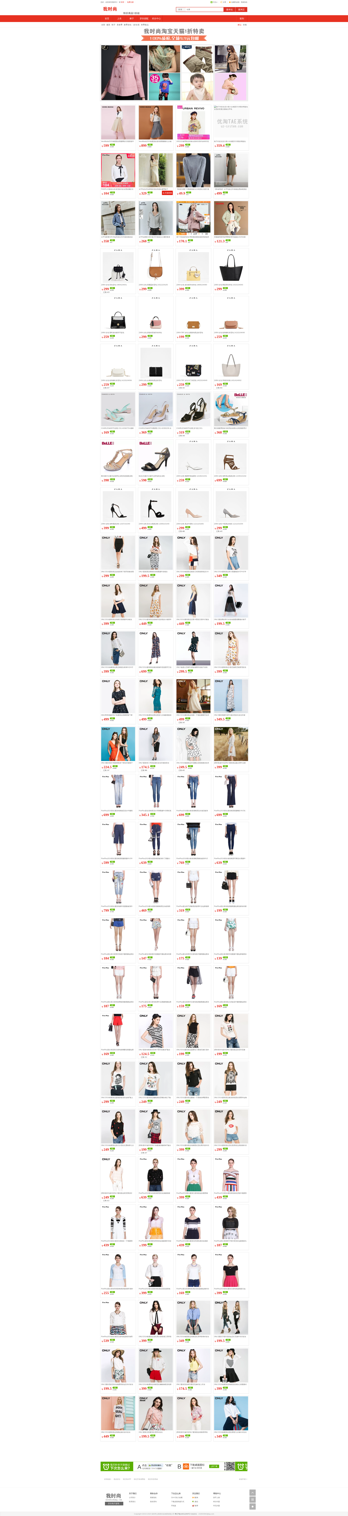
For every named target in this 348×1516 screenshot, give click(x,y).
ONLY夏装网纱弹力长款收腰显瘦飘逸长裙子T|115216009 (230, 620)
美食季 (119, 25)
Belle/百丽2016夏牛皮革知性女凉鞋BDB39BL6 (152, 476)
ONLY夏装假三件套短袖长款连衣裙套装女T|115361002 (154, 763)
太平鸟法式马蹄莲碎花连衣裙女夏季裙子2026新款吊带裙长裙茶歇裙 (153, 189)
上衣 (119, 18)
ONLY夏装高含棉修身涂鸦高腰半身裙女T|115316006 (153, 572)
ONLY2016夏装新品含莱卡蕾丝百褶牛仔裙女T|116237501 (192, 620)
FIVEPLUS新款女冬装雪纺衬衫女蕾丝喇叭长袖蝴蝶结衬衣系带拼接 (117, 189)
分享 (224, 2)
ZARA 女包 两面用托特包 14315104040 (228, 285)
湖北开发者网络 (139, 1479)
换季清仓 (127, 25)
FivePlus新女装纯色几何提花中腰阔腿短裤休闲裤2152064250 (230, 1002)
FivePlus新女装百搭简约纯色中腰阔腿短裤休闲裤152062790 (117, 954)
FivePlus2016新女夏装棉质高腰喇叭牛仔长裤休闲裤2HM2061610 (230, 811)
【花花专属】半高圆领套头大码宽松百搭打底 (192, 189)
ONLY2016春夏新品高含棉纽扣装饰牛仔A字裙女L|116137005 (117, 667)
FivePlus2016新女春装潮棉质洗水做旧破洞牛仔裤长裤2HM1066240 (192, 811)
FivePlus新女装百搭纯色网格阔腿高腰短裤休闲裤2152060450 (117, 1002)
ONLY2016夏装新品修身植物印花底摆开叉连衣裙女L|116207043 (155, 667)
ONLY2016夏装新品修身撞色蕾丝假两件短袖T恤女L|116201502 (230, 1098)
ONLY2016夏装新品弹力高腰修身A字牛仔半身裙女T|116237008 (230, 572)
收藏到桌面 (235, 2)
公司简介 (132, 1497)
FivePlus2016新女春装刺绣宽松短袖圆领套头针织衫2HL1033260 (154, 1193)
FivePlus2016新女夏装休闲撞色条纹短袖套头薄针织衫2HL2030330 (192, 1241)
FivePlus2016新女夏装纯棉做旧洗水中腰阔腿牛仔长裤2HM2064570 (117, 811)
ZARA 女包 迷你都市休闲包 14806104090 (191, 285)
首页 (107, 18)
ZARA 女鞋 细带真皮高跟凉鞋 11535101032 (230, 476)
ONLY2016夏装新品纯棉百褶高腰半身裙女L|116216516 (116, 620)
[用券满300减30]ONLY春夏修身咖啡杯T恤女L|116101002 (155, 1145)
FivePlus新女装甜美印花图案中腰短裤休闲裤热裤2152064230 (155, 954)
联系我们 (132, 1502)
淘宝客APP (127, 1479)
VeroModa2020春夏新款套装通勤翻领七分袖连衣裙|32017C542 (155, 141)
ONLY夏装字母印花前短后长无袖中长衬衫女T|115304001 (230, 1337)
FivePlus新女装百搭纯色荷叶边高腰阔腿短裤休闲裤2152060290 (155, 1002)
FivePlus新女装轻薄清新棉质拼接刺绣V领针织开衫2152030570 (117, 1289)
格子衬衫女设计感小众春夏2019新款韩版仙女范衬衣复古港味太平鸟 (230, 141)
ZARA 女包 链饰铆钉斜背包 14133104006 (116, 380)
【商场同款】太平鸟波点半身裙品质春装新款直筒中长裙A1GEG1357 (230, 189)
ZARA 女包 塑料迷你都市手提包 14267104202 (112, 333)
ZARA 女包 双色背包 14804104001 (114, 285)
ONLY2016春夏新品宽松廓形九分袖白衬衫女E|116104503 (230, 1432)
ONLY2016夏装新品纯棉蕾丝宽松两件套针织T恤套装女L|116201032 (192, 1145)
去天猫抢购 (167, 193)
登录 (122, 2)
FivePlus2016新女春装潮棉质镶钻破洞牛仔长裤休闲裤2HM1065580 (192, 859)
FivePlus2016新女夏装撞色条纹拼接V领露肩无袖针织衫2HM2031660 (230, 1193)
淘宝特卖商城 (153, 1479)
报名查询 (153, 1502)
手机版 (173, 1506)
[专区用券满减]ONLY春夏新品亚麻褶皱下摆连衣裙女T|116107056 (116, 715)
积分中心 (156, 18)
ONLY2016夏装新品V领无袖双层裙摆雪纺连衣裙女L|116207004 (230, 667)
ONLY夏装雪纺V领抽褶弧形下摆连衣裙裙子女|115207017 (117, 763)
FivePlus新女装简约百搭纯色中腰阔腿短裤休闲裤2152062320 (192, 954)
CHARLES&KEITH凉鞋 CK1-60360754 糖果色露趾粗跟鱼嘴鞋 (117, 428)
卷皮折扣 (117, 1479)
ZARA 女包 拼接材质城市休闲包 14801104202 (150, 333)
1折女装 (136, 25)
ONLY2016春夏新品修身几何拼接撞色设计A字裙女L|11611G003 (192, 572)
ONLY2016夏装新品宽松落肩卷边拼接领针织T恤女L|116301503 (230, 1145)
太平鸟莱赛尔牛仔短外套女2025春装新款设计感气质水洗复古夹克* (117, 237)
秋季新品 (145, 25)
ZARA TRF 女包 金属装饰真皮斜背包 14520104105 (189, 333)
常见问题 (216, 1506)
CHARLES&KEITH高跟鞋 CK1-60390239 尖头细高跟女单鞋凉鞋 (155, 428)
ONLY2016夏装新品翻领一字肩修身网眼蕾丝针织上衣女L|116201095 (192, 1098)
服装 (108, 25)
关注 (215, 2)
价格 (245, 25)
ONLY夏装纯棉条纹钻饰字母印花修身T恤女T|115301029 (154, 1050)
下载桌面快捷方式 (177, 1502)
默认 (240, 25)
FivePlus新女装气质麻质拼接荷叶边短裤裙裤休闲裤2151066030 (192, 906)
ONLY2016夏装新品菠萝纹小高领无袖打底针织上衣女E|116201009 (192, 1050)
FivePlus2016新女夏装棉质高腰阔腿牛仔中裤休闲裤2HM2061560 (117, 859)
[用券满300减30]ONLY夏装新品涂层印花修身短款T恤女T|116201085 (229, 1050)
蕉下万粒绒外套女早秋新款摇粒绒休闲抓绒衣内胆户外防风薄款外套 (192, 237)
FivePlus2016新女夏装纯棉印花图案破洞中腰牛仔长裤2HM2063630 (117, 906)
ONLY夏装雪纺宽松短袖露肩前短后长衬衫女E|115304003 (117, 1384)
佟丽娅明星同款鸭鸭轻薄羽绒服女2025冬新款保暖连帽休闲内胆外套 (230, 237)
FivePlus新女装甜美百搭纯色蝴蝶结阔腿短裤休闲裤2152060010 (117, 1050)
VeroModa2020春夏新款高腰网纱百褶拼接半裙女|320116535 (117, 141)
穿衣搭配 (144, 18)
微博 (196, 1506)
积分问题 (216, 1502)
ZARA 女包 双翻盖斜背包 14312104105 (153, 285)
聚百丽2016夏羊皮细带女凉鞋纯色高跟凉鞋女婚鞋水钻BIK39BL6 (117, 476)
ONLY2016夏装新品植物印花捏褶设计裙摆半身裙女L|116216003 (155, 620)
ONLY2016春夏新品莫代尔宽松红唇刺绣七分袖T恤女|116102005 (117, 1145)
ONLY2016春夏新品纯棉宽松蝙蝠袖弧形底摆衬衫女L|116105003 (155, 1384)
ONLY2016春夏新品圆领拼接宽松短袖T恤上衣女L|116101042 (117, 1098)
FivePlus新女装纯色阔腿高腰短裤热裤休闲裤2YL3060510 (230, 906)
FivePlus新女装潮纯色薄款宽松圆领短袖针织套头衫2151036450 (192, 1289)
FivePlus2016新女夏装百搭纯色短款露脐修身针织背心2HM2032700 (192, 1193)
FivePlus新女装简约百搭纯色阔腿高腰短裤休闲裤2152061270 (192, 1002)
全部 (103, 25)
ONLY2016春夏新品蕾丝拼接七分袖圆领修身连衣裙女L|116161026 (155, 715)
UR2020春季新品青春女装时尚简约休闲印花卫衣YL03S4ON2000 (192, 141)
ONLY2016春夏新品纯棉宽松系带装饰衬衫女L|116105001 (192, 1337)
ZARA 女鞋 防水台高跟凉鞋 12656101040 (154, 524)
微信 (196, 1502)
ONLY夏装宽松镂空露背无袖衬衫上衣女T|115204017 (190, 1384)
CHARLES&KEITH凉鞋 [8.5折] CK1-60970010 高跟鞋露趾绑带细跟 (189, 428)
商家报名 (244, 2)
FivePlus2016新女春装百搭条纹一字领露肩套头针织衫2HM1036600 (117, 1241)
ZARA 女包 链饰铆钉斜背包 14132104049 (229, 333)
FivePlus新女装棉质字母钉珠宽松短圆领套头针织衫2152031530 (230, 1241)
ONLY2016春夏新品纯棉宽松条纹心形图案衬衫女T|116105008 (230, 1384)
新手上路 (216, 1497)
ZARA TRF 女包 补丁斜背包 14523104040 (191, 380)
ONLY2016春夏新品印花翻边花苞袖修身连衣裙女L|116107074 (192, 763)
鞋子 (113, 25)
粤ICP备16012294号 (182, 1514)
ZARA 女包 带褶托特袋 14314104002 (227, 380)
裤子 (132, 18)
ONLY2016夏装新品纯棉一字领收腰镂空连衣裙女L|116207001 (192, 715)
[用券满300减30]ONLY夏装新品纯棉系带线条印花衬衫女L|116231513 (192, 1432)
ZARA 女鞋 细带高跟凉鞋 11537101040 (115, 524)
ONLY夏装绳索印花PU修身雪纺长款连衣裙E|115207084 (229, 715)
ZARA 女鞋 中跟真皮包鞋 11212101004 (228, 524)
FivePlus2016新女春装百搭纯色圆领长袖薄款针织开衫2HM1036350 (117, 1337)
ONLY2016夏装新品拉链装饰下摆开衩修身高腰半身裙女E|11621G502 (117, 572)
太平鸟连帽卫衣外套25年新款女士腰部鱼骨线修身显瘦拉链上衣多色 (154, 237)
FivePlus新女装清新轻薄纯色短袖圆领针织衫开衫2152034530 (155, 1241)
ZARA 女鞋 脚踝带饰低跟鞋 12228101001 (191, 476)
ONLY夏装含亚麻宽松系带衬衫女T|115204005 (151, 1432)
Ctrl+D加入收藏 (176, 1497)
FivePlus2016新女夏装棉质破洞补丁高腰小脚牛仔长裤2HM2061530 (154, 859)
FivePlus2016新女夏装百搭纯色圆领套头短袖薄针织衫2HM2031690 (230, 1289)
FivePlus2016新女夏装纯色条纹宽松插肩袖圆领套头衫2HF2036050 (154, 1289)
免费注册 (130, 2)
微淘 (196, 1497)
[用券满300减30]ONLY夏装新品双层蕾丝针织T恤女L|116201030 (116, 1193)
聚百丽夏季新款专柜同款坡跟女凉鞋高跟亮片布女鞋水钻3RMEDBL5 (230, 428)
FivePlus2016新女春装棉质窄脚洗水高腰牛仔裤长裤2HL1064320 (230, 859)
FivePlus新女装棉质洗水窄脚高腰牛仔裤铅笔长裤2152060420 (155, 811)
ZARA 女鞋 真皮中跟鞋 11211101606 (190, 524)
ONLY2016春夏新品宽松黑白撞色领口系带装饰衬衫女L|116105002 (155, 1337)
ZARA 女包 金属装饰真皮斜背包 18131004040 (150, 380)
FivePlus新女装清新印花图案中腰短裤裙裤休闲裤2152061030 (230, 954)
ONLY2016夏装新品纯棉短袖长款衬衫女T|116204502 (115, 1432)
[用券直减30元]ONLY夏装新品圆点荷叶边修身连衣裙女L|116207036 (230, 763)
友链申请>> (243, 1479)
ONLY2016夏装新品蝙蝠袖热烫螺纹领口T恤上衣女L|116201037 (155, 1098)
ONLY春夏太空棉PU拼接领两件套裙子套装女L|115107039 (192, 667)
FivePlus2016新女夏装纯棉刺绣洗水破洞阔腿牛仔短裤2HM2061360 (154, 906)
